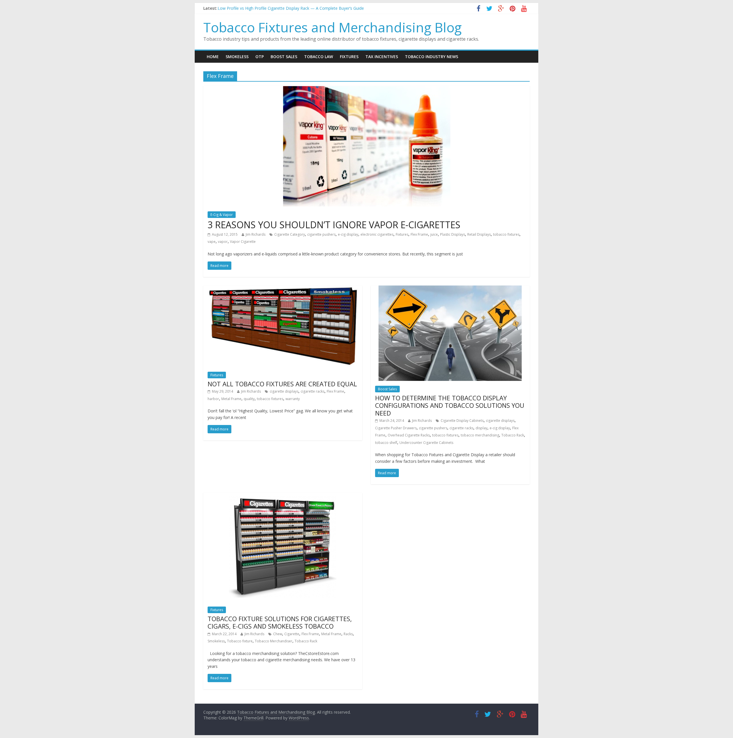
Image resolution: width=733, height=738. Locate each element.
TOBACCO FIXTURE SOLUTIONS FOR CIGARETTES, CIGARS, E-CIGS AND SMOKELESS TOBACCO (280, 622)
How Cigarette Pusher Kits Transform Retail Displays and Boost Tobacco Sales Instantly (299, 8)
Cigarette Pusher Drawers (396, 428)
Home (213, 56)
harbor (213, 398)
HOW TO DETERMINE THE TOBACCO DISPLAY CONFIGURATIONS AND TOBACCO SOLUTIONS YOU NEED (449, 405)
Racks (348, 633)
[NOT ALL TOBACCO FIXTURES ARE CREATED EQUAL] (283, 289)
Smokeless (237, 56)
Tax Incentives (381, 56)
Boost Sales (284, 56)
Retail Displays (479, 234)
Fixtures (349, 56)
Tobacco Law (318, 56)
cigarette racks (312, 391)
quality (249, 398)
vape (212, 241)
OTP (259, 56)
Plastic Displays (452, 234)
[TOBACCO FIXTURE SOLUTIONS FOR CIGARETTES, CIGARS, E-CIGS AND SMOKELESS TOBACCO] (282, 496)
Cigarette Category (289, 234)
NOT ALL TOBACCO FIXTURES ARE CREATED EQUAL (282, 383)
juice (434, 234)
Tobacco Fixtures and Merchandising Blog (332, 27)
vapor (223, 241)
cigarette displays (284, 391)
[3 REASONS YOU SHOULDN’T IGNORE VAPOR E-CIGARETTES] (366, 89)
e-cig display (348, 234)
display (481, 428)
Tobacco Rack (512, 435)
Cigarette (291, 633)
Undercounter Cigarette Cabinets (426, 442)
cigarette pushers (321, 234)
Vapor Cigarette (243, 241)
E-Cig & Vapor (221, 214)
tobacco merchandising (480, 435)
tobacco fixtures (506, 234)
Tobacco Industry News (431, 56)
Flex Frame (419, 234)
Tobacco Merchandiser (273, 641)
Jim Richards (255, 234)
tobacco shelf (386, 442)
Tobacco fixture (240, 641)
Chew (277, 633)
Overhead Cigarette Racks (409, 435)
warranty (292, 398)
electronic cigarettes (376, 234)
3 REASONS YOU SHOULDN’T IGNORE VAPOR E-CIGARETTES (334, 225)
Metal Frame (231, 398)
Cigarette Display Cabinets (462, 420)
